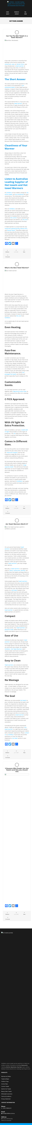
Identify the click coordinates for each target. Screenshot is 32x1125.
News (25, 14)
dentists (23, 570)
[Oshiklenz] (16, 3)
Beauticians (14, 1067)
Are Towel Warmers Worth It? (17, 524)
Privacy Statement (6, 1099)
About (7, 14)
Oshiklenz (7, 252)
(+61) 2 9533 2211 (7, 1108)
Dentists (8, 1067)
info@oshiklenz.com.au (9, 1113)
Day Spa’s (19, 1067)
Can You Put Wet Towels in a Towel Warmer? (17, 36)
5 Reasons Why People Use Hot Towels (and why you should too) (17, 769)
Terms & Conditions (6, 1096)
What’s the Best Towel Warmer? (17, 268)
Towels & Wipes (5, 1079)
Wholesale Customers (6, 1094)
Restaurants (24, 1065)
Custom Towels (5, 1086)
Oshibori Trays (5, 1081)
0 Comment (7, 256)
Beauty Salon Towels (6, 1091)
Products (16, 12)
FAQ (25, 12)
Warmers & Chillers (6, 1076)
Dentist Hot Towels (6, 1089)
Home (7, 12)
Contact (17, 14)
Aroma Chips (4, 1084)
